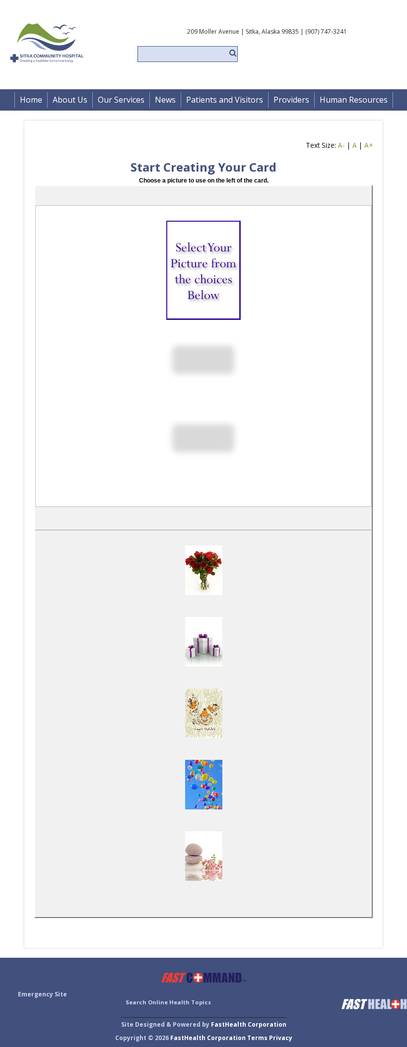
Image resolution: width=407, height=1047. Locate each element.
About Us (70, 99)
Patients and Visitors (224, 99)
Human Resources (354, 99)
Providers (291, 99)
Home (31, 99)
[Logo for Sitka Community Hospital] (73, 69)
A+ (368, 145)
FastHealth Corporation (248, 1024)
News (165, 99)
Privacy (280, 1038)
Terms (257, 1038)
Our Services (121, 99)
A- (341, 145)
